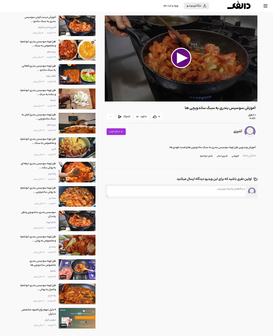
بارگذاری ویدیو (194, 6)
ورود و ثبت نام (171, 6)
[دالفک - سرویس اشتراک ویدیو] (242, 6)
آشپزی (237, 132)
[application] (181, 58)
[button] (181, 58)
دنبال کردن (114, 132)
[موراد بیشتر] (110, 116)
